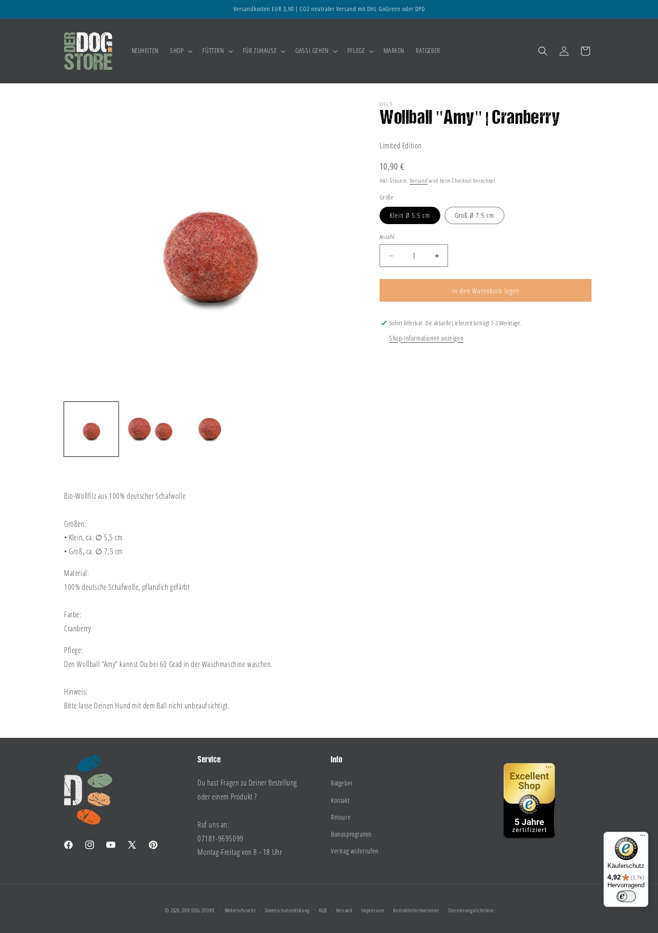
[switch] (626, 896)
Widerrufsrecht (240, 910)
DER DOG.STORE (198, 910)
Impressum (372, 910)
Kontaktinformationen (416, 910)
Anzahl (387, 236)
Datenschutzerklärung (287, 910)
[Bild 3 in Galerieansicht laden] (210, 429)
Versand (419, 180)
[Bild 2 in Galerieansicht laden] (150, 429)
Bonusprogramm (351, 834)
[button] (180, 50)
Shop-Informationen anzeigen (426, 338)
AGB (323, 910)
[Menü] (642, 837)
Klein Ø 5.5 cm (410, 215)
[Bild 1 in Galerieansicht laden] (91, 429)
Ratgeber (342, 782)
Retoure (341, 817)
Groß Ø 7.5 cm (474, 215)
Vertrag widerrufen (355, 850)
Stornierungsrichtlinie (470, 910)
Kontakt (340, 800)
